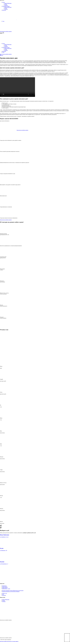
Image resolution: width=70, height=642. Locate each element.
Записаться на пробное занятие (22, 130)
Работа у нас (4, 593)
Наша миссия (4, 586)
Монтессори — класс (6, 588)
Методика (4, 10)
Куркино (6, 5)
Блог (3, 594)
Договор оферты (15, 641)
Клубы (3, 2)
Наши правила (5, 587)
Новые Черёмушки (7, 3)
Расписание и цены (5, 6)
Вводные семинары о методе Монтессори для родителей (12, 590)
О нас (3, 21)
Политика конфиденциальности (6, 641)
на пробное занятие (6, 31)
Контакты (4, 595)
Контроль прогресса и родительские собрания (10, 591)
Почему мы (4, 585)
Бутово (5, 4)
